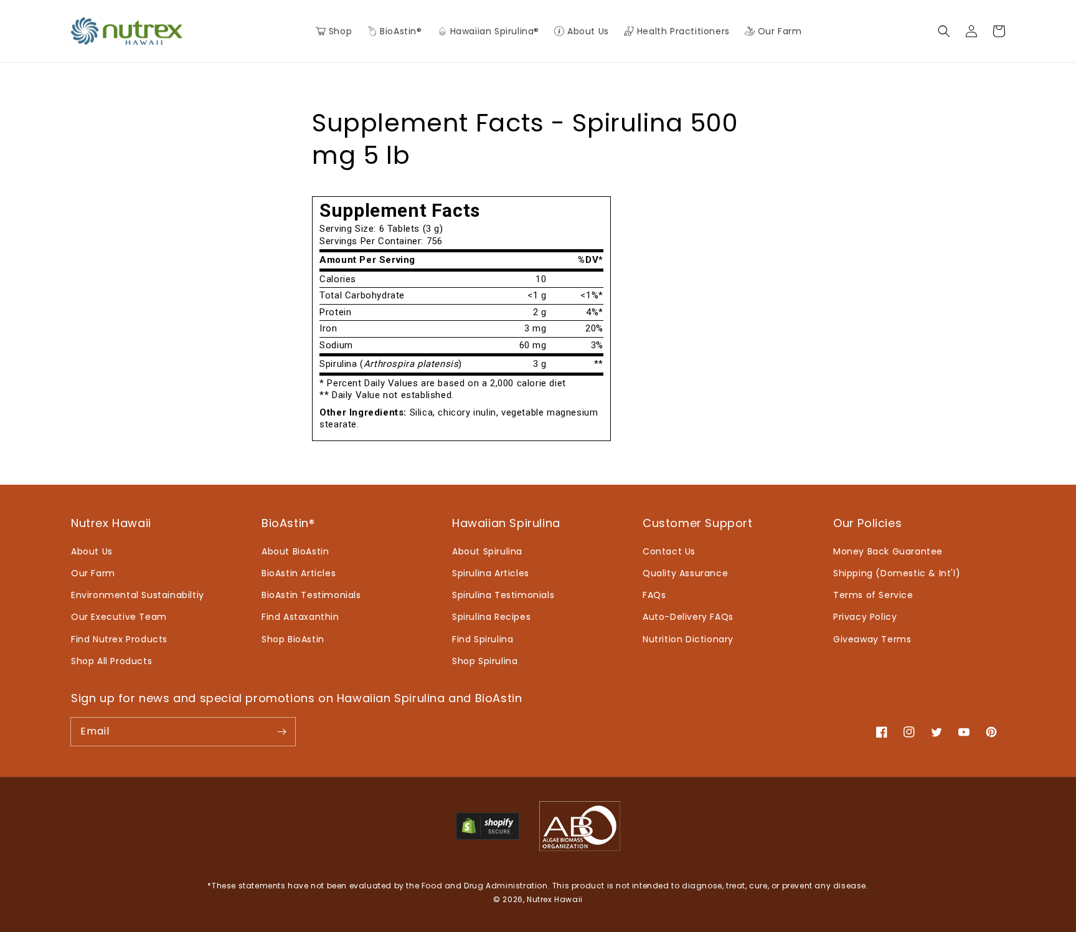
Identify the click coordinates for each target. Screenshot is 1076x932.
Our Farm (93, 573)
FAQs (654, 595)
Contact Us (669, 551)
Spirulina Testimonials (503, 595)
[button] (394, 31)
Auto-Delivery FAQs (688, 617)
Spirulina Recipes (491, 617)
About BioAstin (295, 551)
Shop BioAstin (293, 639)
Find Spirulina (482, 639)
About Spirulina (487, 551)
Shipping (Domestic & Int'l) (896, 573)
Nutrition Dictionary (688, 639)
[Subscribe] (281, 731)
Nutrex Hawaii (555, 899)
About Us (92, 551)
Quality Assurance (685, 573)
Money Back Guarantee (888, 551)
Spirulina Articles (490, 573)
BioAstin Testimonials (311, 595)
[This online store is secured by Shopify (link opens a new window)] (487, 836)
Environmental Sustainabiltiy (137, 595)
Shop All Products (111, 661)
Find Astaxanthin (300, 617)
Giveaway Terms (872, 639)
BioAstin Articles (299, 573)
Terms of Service (873, 595)
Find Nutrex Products (119, 639)
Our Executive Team (119, 617)
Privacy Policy (865, 617)
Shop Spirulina (484, 661)
